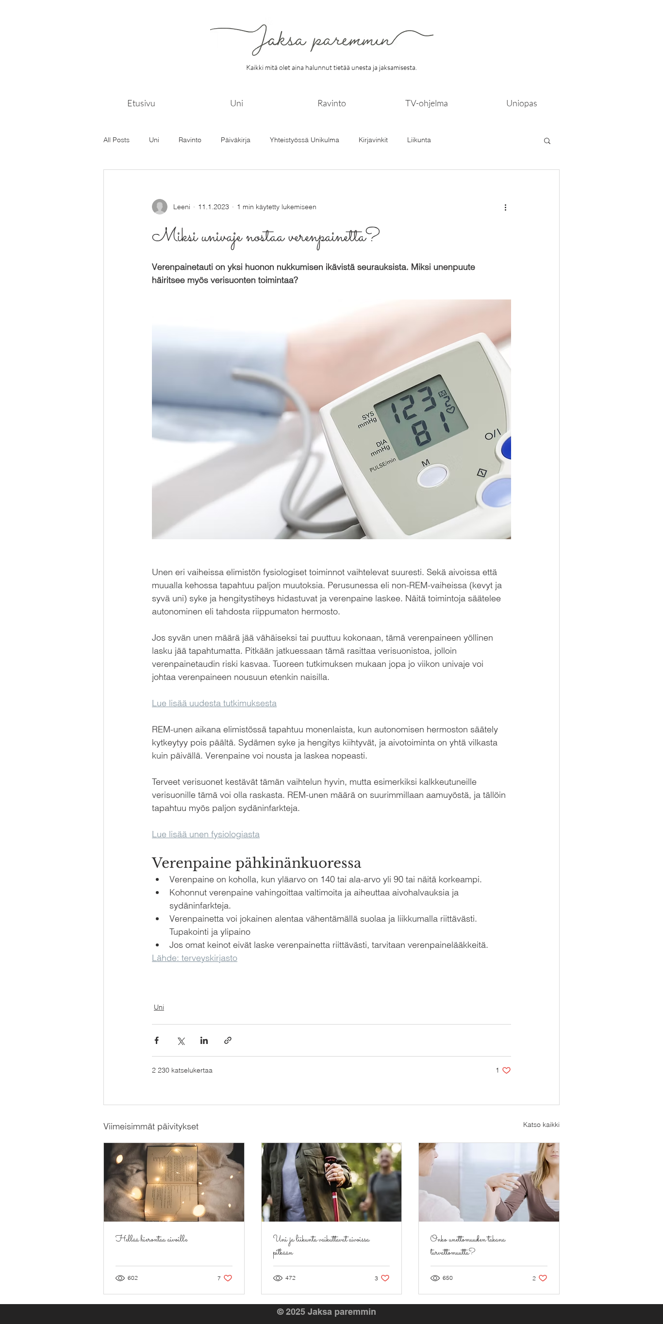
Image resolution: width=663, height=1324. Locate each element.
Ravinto (190, 139)
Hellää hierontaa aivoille (151, 1239)
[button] (547, 140)
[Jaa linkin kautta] (227, 1040)
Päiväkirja (235, 139)
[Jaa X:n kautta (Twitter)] (180, 1040)
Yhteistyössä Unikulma (304, 139)
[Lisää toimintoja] (505, 207)
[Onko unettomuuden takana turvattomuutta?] (489, 1182)
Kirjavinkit (373, 139)
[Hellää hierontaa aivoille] (174, 1182)
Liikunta (419, 139)
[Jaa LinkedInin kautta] (204, 1040)
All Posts (116, 139)
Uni (154, 139)
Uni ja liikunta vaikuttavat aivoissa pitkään (321, 1246)
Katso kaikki (541, 1124)
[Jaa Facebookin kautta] (156, 1040)
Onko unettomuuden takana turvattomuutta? (468, 1246)
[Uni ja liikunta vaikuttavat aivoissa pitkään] (332, 1182)
